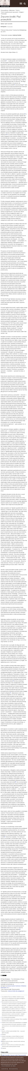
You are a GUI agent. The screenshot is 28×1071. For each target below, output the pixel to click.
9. (1, 1036)
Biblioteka (11, 10)
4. (1, 1019)
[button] (21, 3)
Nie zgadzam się (13, 1069)
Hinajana (21, 12)
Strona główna (4, 10)
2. (1, 1002)
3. (1, 1017)
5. (1, 1022)
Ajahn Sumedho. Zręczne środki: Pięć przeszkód (14, 1055)
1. (1, 996)
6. (1, 1029)
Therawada (3, 14)
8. (1, 1034)
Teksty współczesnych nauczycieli (9, 12)
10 (15, 781)
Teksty (17, 10)
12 (19, 929)
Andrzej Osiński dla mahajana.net (16, 991)
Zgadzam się (4, 1069)
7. (1, 1031)
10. (1, 1041)
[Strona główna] (5, 3)
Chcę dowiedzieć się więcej (8, 1066)
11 (4, 836)
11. (1, 1044)
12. (1, 1048)
